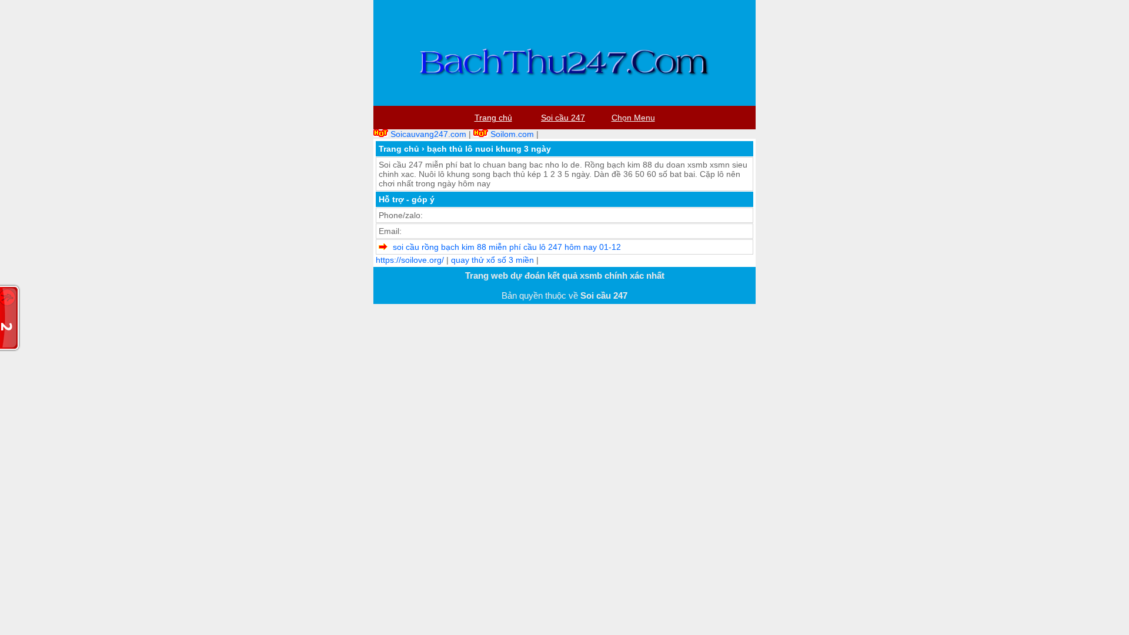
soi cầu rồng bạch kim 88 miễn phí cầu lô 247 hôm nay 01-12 (507, 247)
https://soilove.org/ (410, 260)
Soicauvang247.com (428, 134)
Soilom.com (512, 134)
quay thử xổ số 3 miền (492, 260)
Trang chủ (399, 148)
